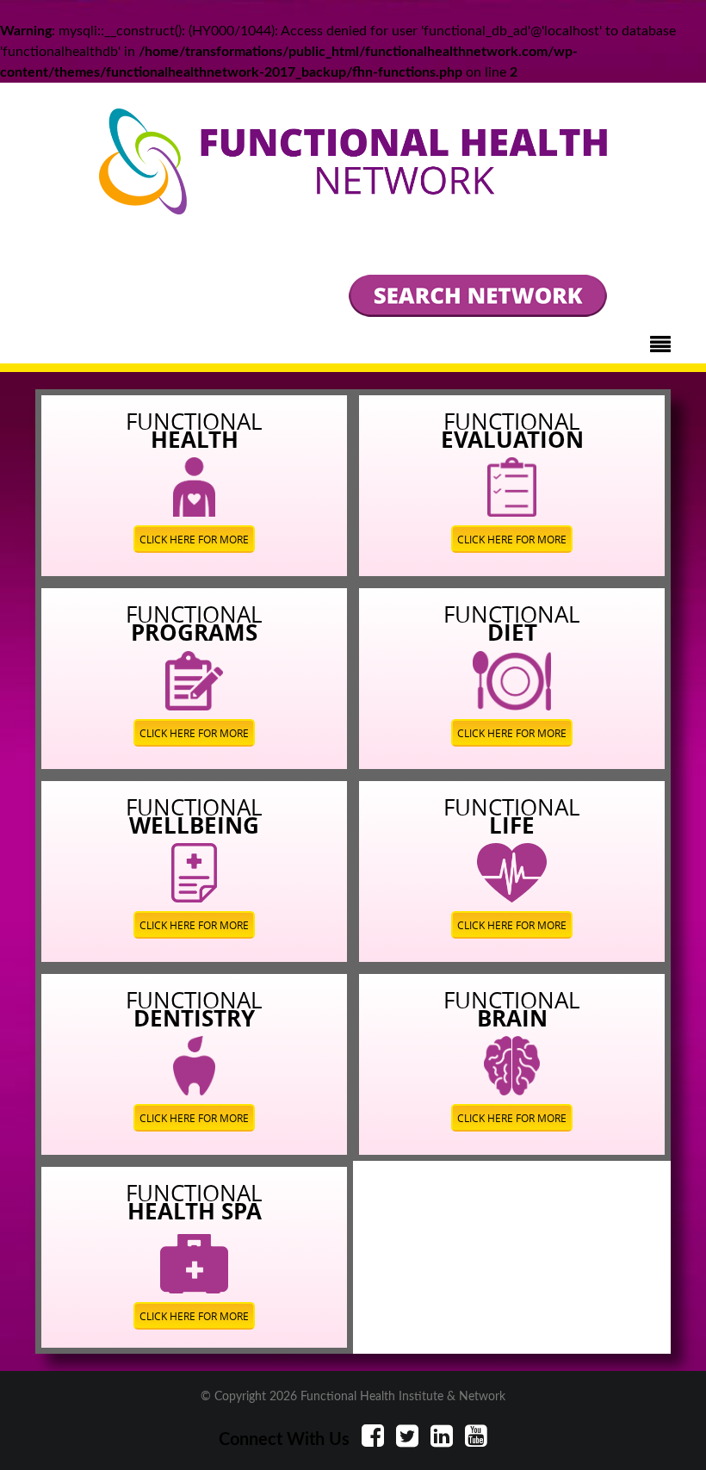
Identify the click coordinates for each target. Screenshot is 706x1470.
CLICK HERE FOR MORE (194, 539)
